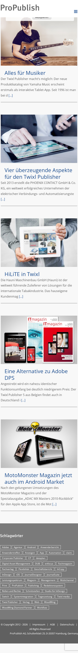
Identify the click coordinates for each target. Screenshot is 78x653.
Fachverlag (8, 569)
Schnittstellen (33, 591)
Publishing (33, 585)
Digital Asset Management (16, 563)
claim (69, 552)
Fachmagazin (65, 563)
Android (31, 547)
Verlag (26, 602)
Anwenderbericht (50, 547)
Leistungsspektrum (12, 580)
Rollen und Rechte (11, 591)
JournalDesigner (33, 574)
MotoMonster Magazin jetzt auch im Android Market (39, 443)
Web (36, 602)
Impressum (38, 624)
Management (48, 580)
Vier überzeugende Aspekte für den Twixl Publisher (39, 138)
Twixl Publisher (10, 602)
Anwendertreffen (11, 552)
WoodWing (49, 602)
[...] (11, 95)
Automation (55, 552)
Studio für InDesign (55, 591)
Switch (5, 596)
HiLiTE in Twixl (39, 242)
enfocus (49, 563)
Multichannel (67, 580)
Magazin (31, 580)
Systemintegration (23, 596)
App (42, 552)
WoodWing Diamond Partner (17, 607)
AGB (52, 624)
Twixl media (63, 596)
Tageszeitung (45, 596)
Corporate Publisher (12, 558)
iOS (18, 574)
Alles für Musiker (39, 41)
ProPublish (17, 585)
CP (29, 558)
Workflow (42, 607)
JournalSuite (53, 574)
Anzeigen (30, 552)
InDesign (6, 574)
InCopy (60, 569)
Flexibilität (24, 569)
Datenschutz (67, 624)
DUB (37, 563)
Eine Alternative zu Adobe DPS (39, 339)
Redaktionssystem (53, 585)
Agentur (18, 547)
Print (4, 585)
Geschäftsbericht (43, 569)
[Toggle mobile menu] (76, 12)
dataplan (40, 558)
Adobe (5, 547)
